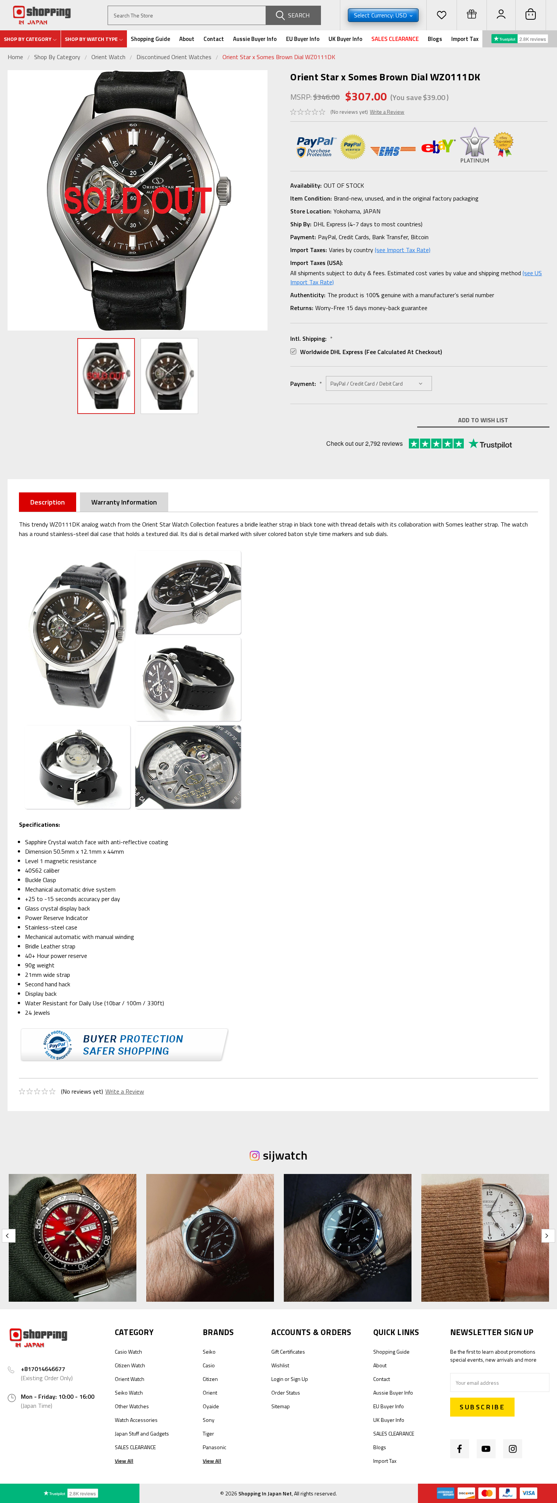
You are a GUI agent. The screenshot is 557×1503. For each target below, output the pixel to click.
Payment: (306, 383)
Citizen (210, 1379)
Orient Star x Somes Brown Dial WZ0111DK (278, 56)
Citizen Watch (130, 1365)
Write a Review (387, 112)
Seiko (209, 1352)
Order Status (285, 1392)
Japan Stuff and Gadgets (142, 1433)
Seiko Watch (129, 1392)
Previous (15, 200)
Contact (213, 38)
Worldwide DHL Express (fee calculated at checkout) (371, 351)
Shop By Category (58, 56)
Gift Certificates (288, 1352)
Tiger (208, 1433)
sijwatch (285, 1155)
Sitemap (280, 1406)
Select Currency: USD (381, 15)
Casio (209, 1365)
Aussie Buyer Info (255, 38)
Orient (210, 1392)
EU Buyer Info (302, 38)
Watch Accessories (136, 1420)
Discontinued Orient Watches (173, 56)
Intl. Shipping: (311, 338)
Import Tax (465, 38)
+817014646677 (43, 1368)
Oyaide (211, 1406)
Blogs (435, 38)
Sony (208, 1420)
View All (124, 1461)
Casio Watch (128, 1352)
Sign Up (299, 1379)
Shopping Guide (150, 38)
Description (47, 502)
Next (260, 200)
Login (277, 1379)
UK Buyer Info (345, 38)
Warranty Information (124, 502)
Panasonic (214, 1447)
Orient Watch (108, 56)
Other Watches (132, 1406)
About (186, 38)
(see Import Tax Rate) (402, 249)
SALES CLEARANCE (395, 38)
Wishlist (280, 1365)
